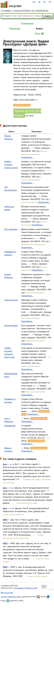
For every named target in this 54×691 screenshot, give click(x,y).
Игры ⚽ (39, 33)
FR (50, 2)
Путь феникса (10, 229)
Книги (39, 28)
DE (39, 2)
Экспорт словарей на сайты (11, 596)
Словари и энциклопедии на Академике (25, 10)
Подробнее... (27, 157)
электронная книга (39, 419)
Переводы (14, 28)
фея (5, 464)
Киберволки (9, 425)
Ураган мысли (11, 300)
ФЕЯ (5, 520)
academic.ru (11, 4)
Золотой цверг (11, 325)
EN (34, 2)
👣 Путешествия (7, 592)
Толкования (27, 23)
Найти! (47, 16)
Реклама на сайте (31, 588)
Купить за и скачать (27, 113)
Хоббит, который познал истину (11, 164)
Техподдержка (18, 588)
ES (44, 2)
